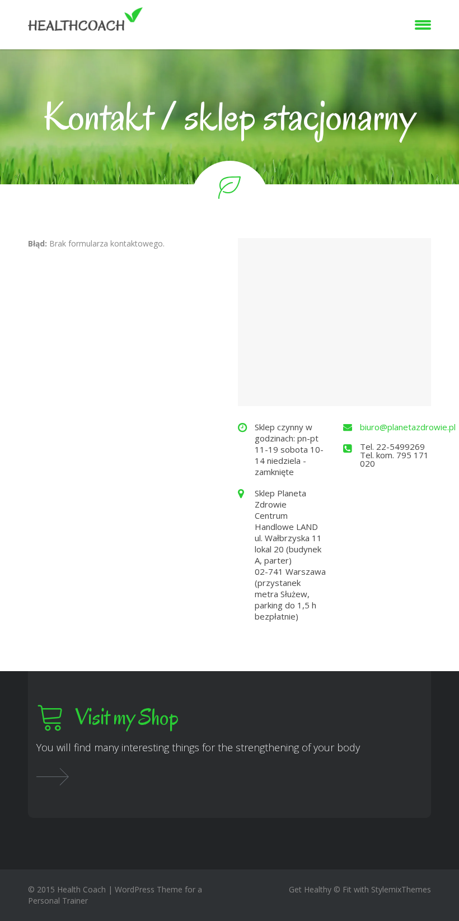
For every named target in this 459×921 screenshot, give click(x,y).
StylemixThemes (401, 889)
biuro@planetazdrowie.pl (408, 426)
